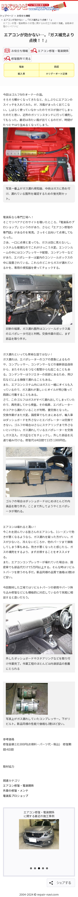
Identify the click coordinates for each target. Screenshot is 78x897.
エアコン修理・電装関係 (18, 785)
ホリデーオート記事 (56, 73)
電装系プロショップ (15, 796)
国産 (56, 66)
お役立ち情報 (23, 15)
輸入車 (21, 73)
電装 (21, 66)
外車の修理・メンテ (15, 790)
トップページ (6, 15)
